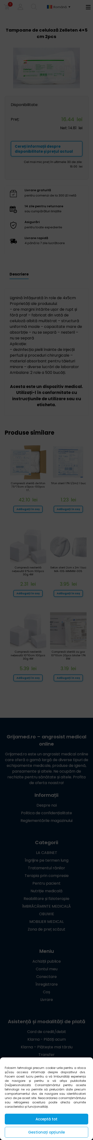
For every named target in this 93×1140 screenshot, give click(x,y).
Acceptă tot (46, 1119)
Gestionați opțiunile (46, 1132)
